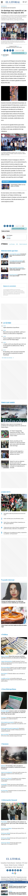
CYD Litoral (24, 863)
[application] (14, 93)
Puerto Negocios (9, 867)
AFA (17, 244)
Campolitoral (4, 863)
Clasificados (18, 863)
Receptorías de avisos (21, 877)
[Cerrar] (25, 53)
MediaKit (20, 880)
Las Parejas (12, 244)
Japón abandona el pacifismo (11, 326)
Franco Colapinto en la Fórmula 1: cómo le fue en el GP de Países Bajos (14, 338)
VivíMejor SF (21, 865)
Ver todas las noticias (7, 357)
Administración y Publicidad (7, 879)
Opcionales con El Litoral (11, 880)
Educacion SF (20, 867)
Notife (14, 867)
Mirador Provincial (13, 865)
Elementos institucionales (21, 879)
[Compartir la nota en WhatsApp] (10, 50)
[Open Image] (3, 25)
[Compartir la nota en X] (7, 50)
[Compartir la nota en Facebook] (4, 50)
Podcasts (6, 865)
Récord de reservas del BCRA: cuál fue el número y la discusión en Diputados (14, 332)
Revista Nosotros (11, 863)
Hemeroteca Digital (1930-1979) (8, 877)
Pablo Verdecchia (23, 244)
